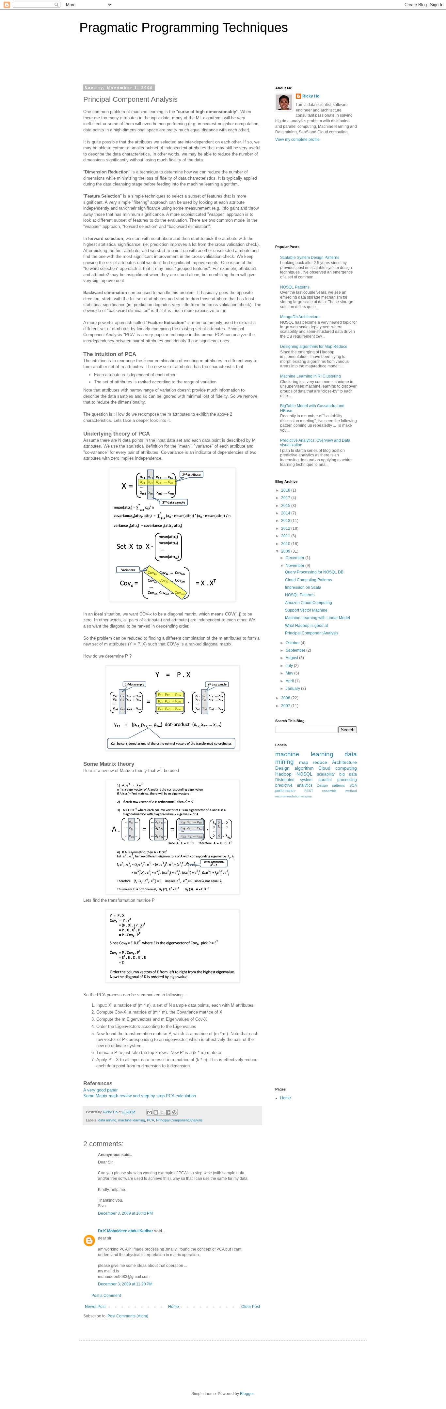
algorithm (304, 768)
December (295, 558)
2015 (286, 505)
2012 (286, 528)
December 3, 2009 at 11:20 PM (125, 1284)
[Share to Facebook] (168, 1112)
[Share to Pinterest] (174, 1112)
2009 (286, 551)
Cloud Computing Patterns (308, 580)
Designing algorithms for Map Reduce (313, 346)
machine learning (131, 1120)
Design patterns (331, 785)
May (290, 673)
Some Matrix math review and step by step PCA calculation (139, 1095)
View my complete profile (297, 139)
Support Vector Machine (306, 610)
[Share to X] (162, 1112)
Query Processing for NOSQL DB (314, 572)
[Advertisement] (165, 63)
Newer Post (95, 1306)
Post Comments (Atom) (127, 1316)
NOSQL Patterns (295, 287)
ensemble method (339, 791)
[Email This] (149, 1112)
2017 (286, 498)
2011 (286, 536)
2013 (286, 520)
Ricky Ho (310, 96)
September (296, 650)
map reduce (313, 762)
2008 (286, 698)
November (295, 565)
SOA (353, 785)
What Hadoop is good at (306, 625)
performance (285, 791)
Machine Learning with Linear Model (317, 618)
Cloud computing (337, 768)
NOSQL (304, 774)
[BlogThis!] (155, 1112)
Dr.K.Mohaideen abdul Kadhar (125, 1231)
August (292, 658)
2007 (286, 706)
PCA (150, 1120)
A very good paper (100, 1090)
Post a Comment (106, 1295)
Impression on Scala (303, 587)
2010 (286, 543)
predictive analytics (293, 785)
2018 (286, 490)
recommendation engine (293, 796)
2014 (286, 513)
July (290, 665)
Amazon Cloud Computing (308, 603)
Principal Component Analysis (179, 1120)
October (293, 643)
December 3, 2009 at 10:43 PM (125, 1213)
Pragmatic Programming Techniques (183, 27)
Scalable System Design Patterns (309, 257)
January (293, 688)
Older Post (250, 1306)
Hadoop (283, 774)
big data (348, 774)
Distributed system (293, 780)
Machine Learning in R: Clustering (310, 376)
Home (173, 1306)
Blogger (247, 1393)
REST (308, 791)
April (290, 681)
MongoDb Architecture (300, 317)
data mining (107, 1120)
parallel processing (337, 780)
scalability (326, 774)
